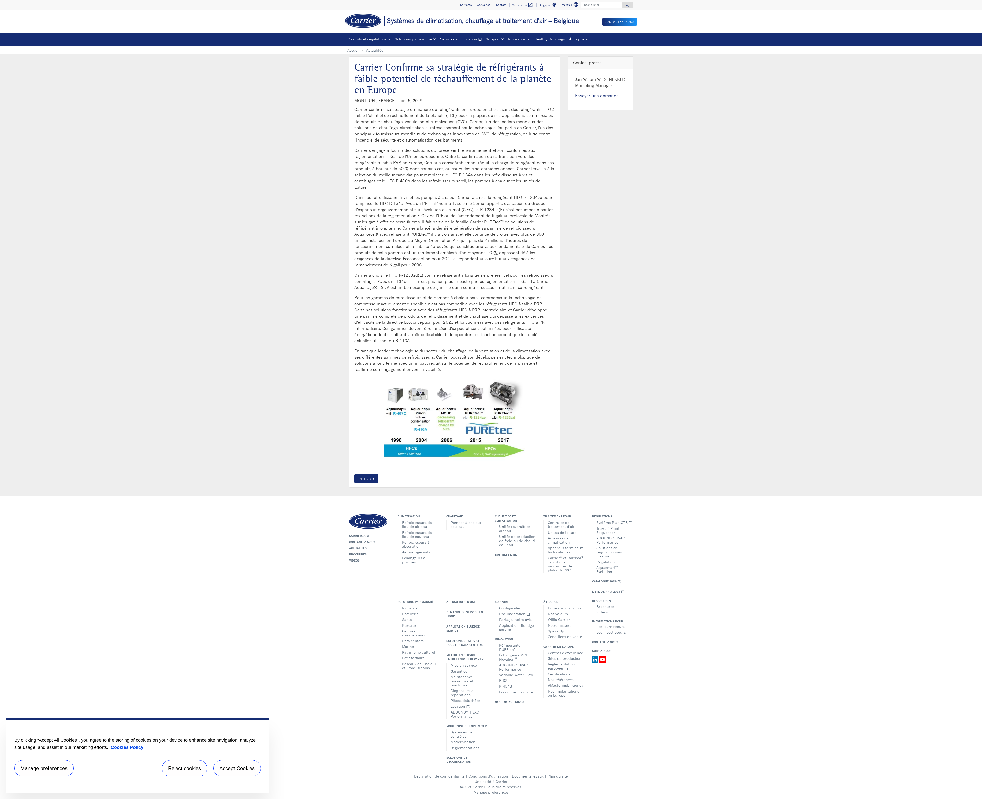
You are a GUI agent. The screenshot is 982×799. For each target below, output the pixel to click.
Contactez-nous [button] (620, 22)
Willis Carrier (559, 619)
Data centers (413, 641)
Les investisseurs (611, 632)
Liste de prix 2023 (608, 592)
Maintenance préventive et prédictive (462, 681)
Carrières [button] (466, 5)
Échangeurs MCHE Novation (514, 657)
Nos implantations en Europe (563, 693)
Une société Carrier (491, 781)
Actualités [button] (483, 5)
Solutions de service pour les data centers (464, 643)
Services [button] (447, 39)
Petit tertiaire (413, 658)
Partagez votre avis (515, 619)
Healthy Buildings (549, 39)
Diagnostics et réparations (463, 692)
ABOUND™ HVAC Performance (610, 540)
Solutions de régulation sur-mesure (609, 552)
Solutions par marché (416, 602)
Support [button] (493, 39)
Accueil (353, 50)
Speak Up (556, 631)
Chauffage (454, 516)
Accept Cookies (237, 768)
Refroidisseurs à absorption (416, 544)
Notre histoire (560, 625)
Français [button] (570, 5)
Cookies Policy (127, 747)
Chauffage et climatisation (506, 518)
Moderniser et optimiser (466, 726)
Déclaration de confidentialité (439, 776)
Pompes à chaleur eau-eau (466, 524)
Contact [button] (501, 5)
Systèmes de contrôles (461, 734)
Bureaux (409, 625)
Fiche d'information (564, 608)
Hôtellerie (410, 614)
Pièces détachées (465, 700)
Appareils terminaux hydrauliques (565, 550)
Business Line (506, 554)
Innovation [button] (517, 39)
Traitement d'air (557, 516)
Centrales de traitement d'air (561, 524)
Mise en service (464, 665)
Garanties (459, 671)
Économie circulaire (516, 692)
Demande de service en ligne (464, 614)
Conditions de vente (565, 636)
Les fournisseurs (610, 626)
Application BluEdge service (463, 628)
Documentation (514, 614)
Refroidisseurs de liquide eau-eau (417, 534)
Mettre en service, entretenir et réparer (465, 657)
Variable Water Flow (516, 675)
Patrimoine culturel (418, 652)
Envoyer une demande (597, 95)
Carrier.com (359, 536)
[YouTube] (602, 659)
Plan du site (558, 776)
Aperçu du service (461, 602)
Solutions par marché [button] (413, 39)
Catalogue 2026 (606, 582)
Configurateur (511, 608)
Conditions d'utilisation (488, 776)
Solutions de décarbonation (458, 759)
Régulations (602, 516)
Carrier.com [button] (522, 5)
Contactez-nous (362, 542)
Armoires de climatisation (559, 540)
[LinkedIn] (595, 659)
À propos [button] (576, 39)
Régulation (605, 562)
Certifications (559, 674)
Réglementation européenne (561, 666)
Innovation (504, 639)
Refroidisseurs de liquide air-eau (417, 524)
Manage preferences (491, 792)
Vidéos (354, 560)
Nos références (561, 679)
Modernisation (463, 742)
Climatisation (409, 516)
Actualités (358, 548)
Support (502, 602)
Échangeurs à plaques (413, 560)
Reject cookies (184, 768)
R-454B (505, 686)
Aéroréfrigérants (416, 552)
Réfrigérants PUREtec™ (509, 647)
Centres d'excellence (565, 653)
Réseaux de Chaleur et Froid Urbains (419, 666)
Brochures (358, 554)
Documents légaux (528, 776)
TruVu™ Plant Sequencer (607, 530)
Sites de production (565, 658)
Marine (408, 646)
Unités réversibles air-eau (514, 528)
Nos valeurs (558, 614)
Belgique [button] (548, 5)
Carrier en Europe (558, 647)
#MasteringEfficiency (565, 685)
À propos (550, 602)
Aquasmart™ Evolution (607, 569)
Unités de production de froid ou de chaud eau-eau (517, 540)
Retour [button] (366, 479)
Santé (407, 619)
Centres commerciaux (413, 633)
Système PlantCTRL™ (614, 522)
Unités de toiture (562, 532)
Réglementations (465, 748)
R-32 (503, 680)
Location (473, 40)
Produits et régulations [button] (367, 39)
